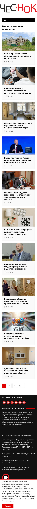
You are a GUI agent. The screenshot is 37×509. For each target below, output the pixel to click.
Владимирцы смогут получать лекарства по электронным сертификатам (17, 90)
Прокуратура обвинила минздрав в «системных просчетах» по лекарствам (16, 301)
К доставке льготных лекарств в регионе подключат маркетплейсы (16, 336)
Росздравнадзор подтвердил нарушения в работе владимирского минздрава (18, 125)
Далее (21, 386)
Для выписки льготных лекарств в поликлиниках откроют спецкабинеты (16, 370)
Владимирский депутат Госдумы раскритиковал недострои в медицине (15, 266)
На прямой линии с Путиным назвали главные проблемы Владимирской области (17, 160)
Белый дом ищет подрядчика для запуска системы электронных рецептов (18, 232)
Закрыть (8, 506)
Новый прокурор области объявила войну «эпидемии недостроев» (17, 56)
